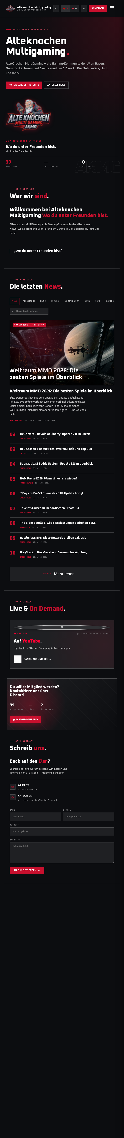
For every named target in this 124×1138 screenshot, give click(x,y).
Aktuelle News (56, 85)
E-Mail (67, 810)
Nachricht (16, 840)
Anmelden (98, 8)
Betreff (14, 825)
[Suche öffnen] (56, 8)
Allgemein (29, 301)
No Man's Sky (72, 301)
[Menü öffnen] (111, 8)
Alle (14, 301)
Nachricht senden (25, 870)
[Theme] (84, 8)
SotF (98, 301)
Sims (87, 301)
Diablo (55, 301)
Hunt (43, 301)
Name (12, 810)
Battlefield (113, 301)
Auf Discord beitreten (22, 85)
